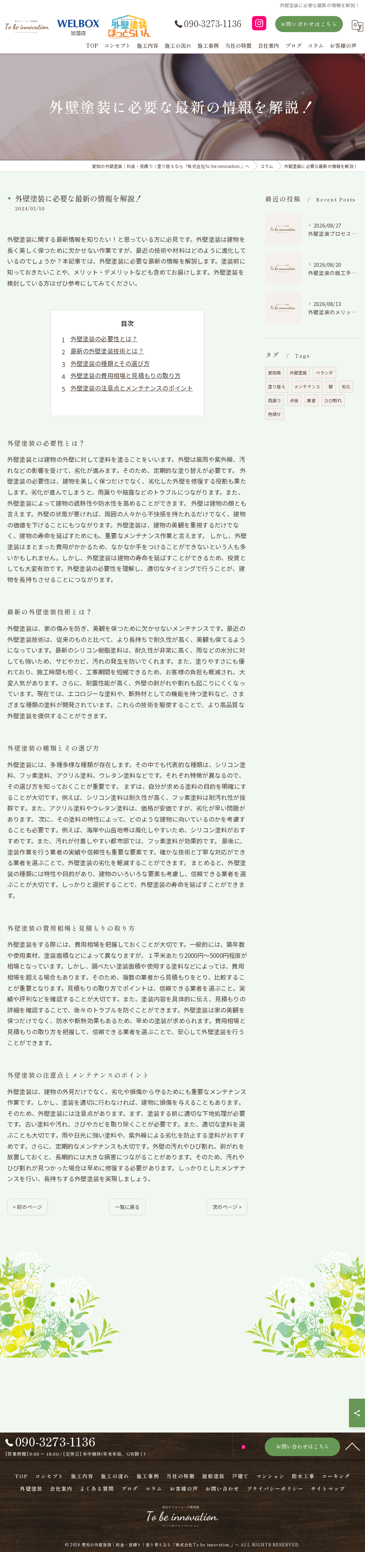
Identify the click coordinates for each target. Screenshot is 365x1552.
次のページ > (227, 1206)
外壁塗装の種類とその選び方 (110, 363)
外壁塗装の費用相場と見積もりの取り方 (126, 375)
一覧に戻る (127, 1206)
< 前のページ (27, 1206)
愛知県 (274, 372)
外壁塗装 (298, 372)
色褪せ (274, 414)
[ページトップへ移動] (352, 1446)
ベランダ (324, 372)
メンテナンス (307, 386)
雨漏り (274, 400)
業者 (311, 400)
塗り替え (277, 386)
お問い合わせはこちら (309, 23)
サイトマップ (328, 1488)
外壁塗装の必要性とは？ (104, 338)
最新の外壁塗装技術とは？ (107, 350)
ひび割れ (333, 400)
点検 (294, 400)
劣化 (346, 386)
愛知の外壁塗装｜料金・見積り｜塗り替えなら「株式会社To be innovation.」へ (160, 1544)
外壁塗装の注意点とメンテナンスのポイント (132, 387)
